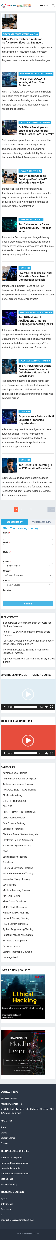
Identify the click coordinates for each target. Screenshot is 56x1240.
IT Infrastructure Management (15, 1173)
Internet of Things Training (16, 879)
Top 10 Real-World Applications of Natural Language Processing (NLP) (36, 320)
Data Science (7, 1179)
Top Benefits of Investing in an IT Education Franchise (35, 466)
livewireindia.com (31, 1233)
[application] (28, 694)
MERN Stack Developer (15, 907)
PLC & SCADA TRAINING (16, 923)
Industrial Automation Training (36, 74)
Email (6, 542)
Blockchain (6, 1209)
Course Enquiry (14, 522)
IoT (2, 1214)
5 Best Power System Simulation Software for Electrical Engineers (22, 41)
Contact (4, 1143)
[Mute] (46, 706)
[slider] (25, 707)
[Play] (4, 706)
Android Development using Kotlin (20, 778)
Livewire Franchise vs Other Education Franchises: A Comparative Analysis (35, 276)
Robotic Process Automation (18, 935)
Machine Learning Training (16, 890)
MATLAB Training (11, 896)
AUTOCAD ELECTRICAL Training (19, 789)
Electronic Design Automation (18, 840)
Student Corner (8, 1138)
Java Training (9, 884)
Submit (28, 603)
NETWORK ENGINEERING (16, 912)
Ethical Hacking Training (15, 856)
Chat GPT (7, 806)
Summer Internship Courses (17, 951)
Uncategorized (10, 957)
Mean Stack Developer (14, 901)
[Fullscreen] (51, 706)
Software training (11, 946)
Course (7, 580)
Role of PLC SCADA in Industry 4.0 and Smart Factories (33, 82)
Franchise (24, 268)
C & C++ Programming (14, 800)
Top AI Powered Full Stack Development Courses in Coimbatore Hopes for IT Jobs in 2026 (35, 370)
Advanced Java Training (15, 773)
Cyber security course (31, 219)
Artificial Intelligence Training (36, 312)
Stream (7, 571)
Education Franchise (30, 171)
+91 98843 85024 (9, 1098)
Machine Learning (9, 1184)
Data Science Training (14, 823)
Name (6, 533)
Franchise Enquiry (41, 522)
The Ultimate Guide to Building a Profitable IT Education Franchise (33, 179)
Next (51, 509)
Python (4, 1198)
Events (4, 1133)
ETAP (5, 851)
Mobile (7, 552)
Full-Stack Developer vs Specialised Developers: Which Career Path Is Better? (36, 131)
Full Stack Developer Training (34, 122)
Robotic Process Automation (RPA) (17, 1220)
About (3, 1127)
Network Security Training (16, 918)
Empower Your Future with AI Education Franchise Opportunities (36, 420)
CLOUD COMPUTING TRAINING (19, 812)
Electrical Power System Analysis (20, 34)
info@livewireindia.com (12, 1104)
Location (8, 590)
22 (31, 509)
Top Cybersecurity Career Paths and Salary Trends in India (35, 228)
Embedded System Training (17, 845)
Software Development (15, 940)
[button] (44, 5)
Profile (7, 561)
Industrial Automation (11, 1168)
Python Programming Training (18, 929)
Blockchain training (12, 795)
